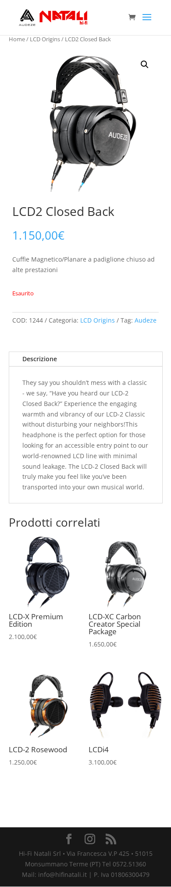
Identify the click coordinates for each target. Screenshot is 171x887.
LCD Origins (45, 39)
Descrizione (39, 359)
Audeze (146, 320)
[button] (145, 64)
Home (17, 39)
